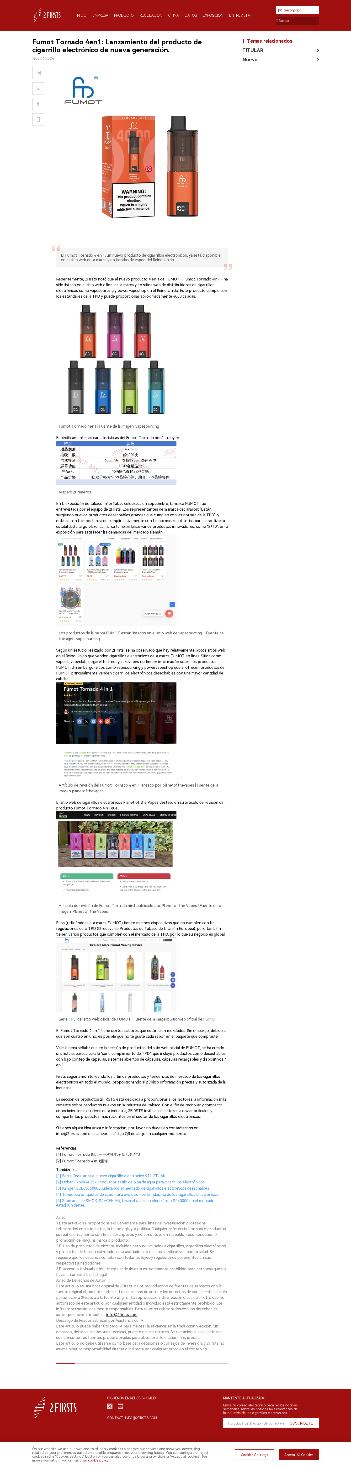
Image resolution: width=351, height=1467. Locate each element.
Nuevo (250, 59)
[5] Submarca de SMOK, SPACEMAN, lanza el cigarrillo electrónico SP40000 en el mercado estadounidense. (135, 1203)
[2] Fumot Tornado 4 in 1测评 (82, 1161)
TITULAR (252, 50)
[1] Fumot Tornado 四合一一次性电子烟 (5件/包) (98, 1154)
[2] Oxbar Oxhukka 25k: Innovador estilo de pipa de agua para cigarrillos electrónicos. (130, 1182)
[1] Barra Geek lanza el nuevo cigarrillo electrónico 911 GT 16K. (111, 1176)
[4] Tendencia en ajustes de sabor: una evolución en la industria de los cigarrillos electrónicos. (137, 1194)
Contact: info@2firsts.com (132, 1418)
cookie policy (98, 1460)
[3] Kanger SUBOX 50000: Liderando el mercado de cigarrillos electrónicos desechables (132, 1188)
